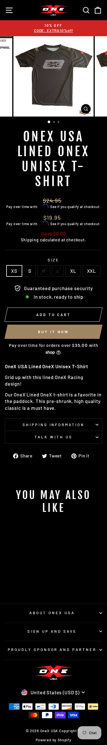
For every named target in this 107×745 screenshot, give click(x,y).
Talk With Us (53, 437)
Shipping (30, 239)
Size (54, 260)
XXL (91, 271)
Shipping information (54, 424)
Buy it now (53, 331)
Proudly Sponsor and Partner (52, 649)
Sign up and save (52, 631)
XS (14, 271)
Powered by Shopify (53, 740)
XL (73, 271)
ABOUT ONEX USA (52, 612)
